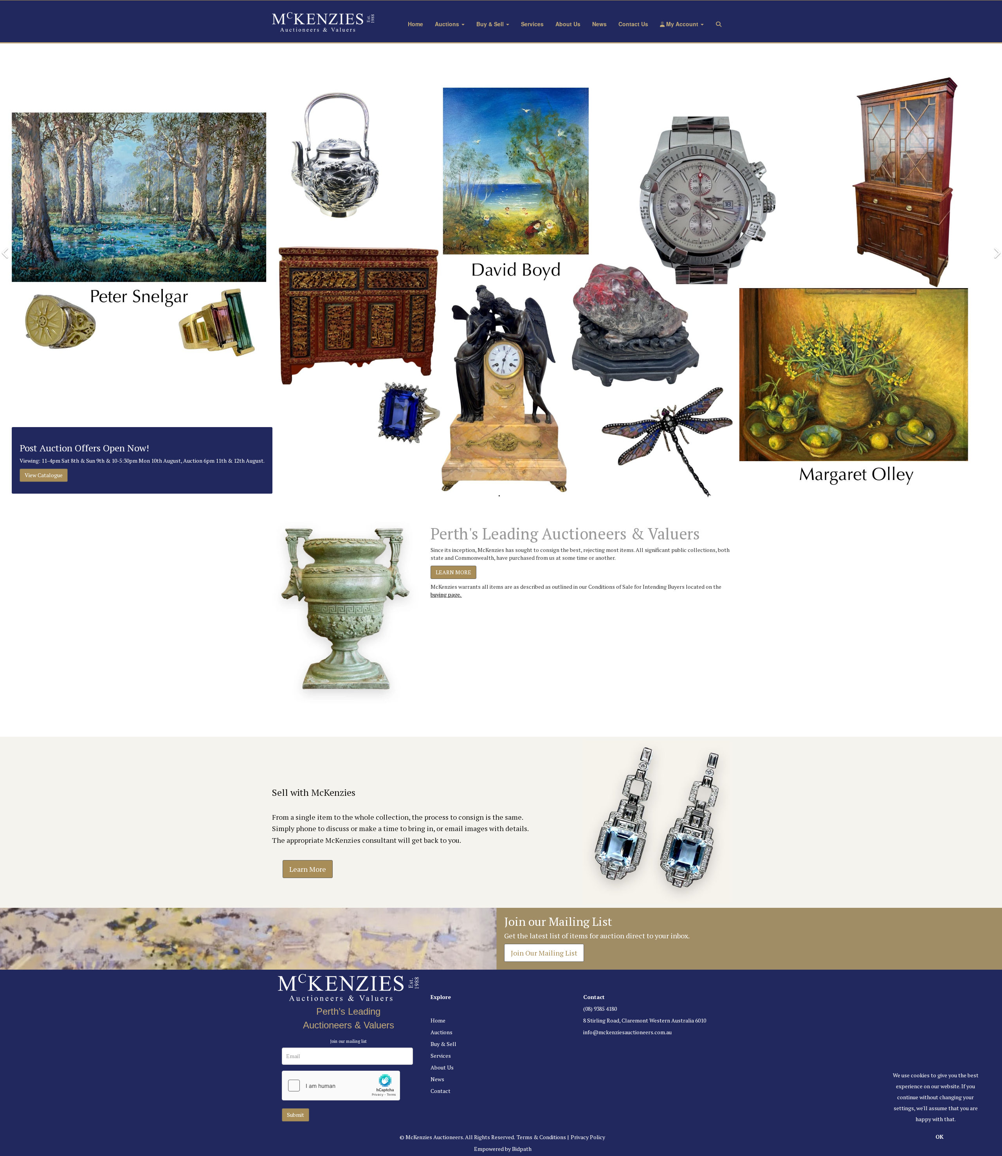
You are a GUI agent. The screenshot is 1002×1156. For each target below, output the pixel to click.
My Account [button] (682, 24)
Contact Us (633, 24)
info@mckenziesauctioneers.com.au (627, 1032)
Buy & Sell (443, 1044)
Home (415, 24)
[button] (720, 24)
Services (532, 24)
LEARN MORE (453, 572)
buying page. (446, 594)
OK (939, 1136)
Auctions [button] (448, 24)
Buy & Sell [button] (490, 24)
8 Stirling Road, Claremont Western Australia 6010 (644, 1020)
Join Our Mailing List (544, 953)
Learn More (307, 869)
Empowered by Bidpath (503, 1148)
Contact (441, 1091)
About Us (567, 24)
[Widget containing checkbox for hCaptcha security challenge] (341, 1085)
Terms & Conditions (541, 1137)
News (599, 24)
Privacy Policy (588, 1137)
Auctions (441, 1032)
